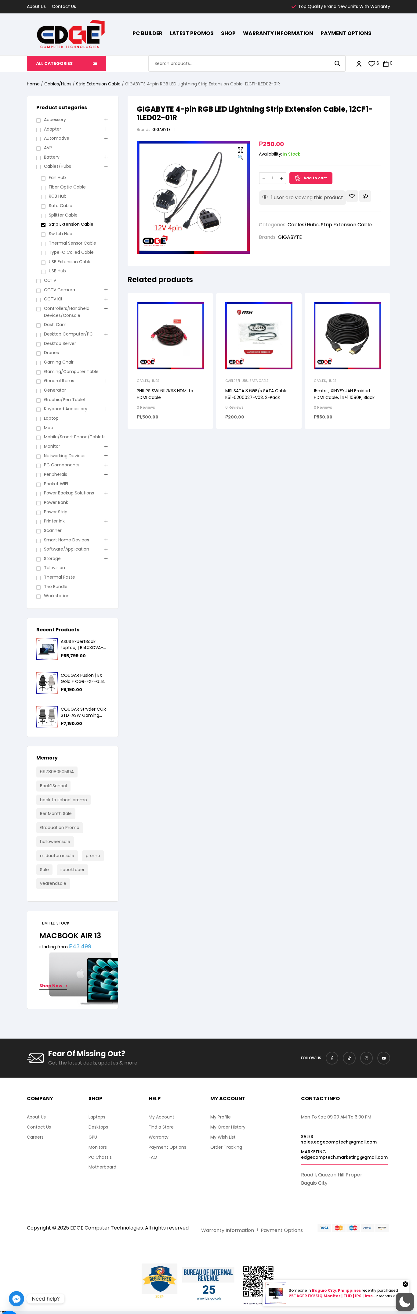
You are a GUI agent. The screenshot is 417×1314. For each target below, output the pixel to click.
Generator (55, 390)
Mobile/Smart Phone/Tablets (75, 437)
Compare (365, 196)
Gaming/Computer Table (71, 371)
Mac (48, 428)
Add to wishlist (352, 196)
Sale (44, 870)
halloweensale (55, 841)
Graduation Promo (59, 827)
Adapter (52, 129)
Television (54, 568)
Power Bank (56, 502)
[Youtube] (383, 1058)
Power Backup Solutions (69, 493)
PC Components (61, 465)
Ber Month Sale (56, 813)
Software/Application (66, 549)
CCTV (50, 280)
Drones (51, 353)
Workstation (57, 596)
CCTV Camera (59, 290)
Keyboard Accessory (65, 409)
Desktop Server (60, 343)
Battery (52, 157)
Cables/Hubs (57, 84)
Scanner (53, 530)
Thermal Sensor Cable (72, 243)
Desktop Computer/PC (68, 334)
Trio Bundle (55, 586)
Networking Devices (64, 456)
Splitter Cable (63, 215)
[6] (371, 63)
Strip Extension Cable (98, 84)
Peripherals (55, 474)
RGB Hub (58, 196)
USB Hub (57, 271)
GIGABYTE (161, 129)
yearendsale (53, 883)
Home (33, 84)
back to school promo (63, 800)
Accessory (55, 120)
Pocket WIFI (56, 484)
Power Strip (55, 512)
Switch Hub (60, 234)
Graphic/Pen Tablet (65, 400)
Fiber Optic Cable (67, 187)
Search (337, 64)
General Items (59, 381)
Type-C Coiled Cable (71, 252)
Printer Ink (54, 521)
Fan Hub (57, 177)
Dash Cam (55, 324)
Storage (52, 558)
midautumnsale (57, 856)
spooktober (72, 870)
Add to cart (315, 178)
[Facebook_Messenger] (16, 1298)
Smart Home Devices (66, 540)
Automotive (56, 138)
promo (93, 856)
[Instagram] (366, 1058)
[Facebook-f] (332, 1058)
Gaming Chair (59, 362)
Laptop (51, 418)
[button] (241, 154)
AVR (48, 148)
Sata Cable (259, 380)
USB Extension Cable (70, 262)
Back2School (53, 786)
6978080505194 (57, 772)
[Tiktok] (349, 1058)
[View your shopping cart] (386, 63)
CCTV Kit (53, 299)
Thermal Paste (59, 577)
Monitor (52, 446)
